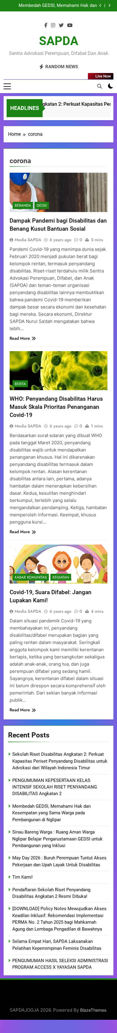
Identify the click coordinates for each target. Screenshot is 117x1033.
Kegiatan (60, 577)
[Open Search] (99, 86)
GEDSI (42, 205)
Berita (20, 384)
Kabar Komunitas (31, 577)
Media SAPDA (28, 240)
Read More (20, 338)
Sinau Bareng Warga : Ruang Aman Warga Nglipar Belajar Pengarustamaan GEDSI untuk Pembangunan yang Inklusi (52, 5)
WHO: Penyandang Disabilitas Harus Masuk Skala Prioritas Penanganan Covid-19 (56, 406)
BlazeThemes (93, 1010)
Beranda (23, 205)
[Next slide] (109, 5)
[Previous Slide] (100, 5)
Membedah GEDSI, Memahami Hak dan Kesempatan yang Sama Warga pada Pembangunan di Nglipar (51, 813)
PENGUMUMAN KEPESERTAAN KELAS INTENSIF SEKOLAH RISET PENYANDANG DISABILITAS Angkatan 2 (54, 787)
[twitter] (61, 25)
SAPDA (58, 41)
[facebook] (46, 25)
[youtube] (69, 25)
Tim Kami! (22, 877)
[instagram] (53, 25)
